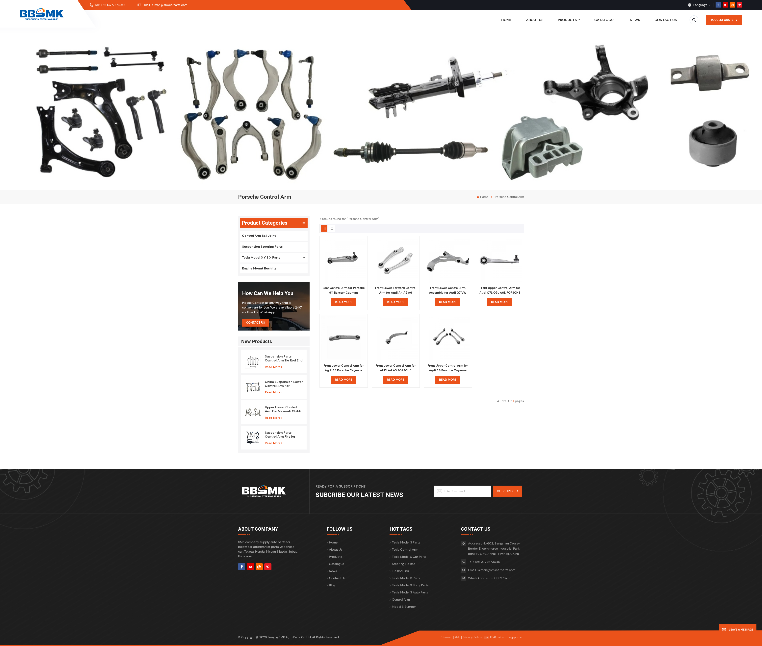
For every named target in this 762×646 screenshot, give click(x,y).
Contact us (665, 19)
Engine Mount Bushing (259, 268)
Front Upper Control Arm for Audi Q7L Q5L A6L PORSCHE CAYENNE (499, 290)
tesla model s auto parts (410, 592)
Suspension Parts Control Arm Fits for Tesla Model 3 (280, 435)
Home (506, 19)
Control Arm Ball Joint (259, 236)
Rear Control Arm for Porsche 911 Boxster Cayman (343, 290)
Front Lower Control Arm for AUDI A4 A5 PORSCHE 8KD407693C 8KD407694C (395, 368)
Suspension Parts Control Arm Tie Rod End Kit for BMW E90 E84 (283, 358)
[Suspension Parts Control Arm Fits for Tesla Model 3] (253, 438)
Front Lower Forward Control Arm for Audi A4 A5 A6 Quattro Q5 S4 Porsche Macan (396, 290)
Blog (332, 585)
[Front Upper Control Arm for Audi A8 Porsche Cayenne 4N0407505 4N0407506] (447, 337)
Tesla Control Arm (405, 549)
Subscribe (505, 491)
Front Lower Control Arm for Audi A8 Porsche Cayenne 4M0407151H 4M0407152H (343, 368)
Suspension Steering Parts (262, 246)
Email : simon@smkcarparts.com (165, 5)
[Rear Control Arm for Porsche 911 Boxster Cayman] (343, 260)
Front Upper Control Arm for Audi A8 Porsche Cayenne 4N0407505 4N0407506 (447, 368)
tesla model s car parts (409, 557)
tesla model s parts (406, 542)
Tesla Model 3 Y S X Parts (261, 257)
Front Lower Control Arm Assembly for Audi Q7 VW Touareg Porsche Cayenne (448, 290)
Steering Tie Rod (404, 564)
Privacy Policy (472, 637)
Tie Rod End (400, 571)
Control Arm (401, 599)
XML (457, 637)
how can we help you (267, 293)
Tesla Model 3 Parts (406, 578)
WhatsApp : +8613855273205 (490, 578)
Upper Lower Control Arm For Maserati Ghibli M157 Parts (283, 409)
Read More (272, 367)
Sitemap (446, 637)
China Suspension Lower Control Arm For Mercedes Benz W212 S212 (284, 384)
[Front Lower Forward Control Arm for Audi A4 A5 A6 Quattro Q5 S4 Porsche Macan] (395, 260)
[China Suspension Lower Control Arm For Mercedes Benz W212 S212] (253, 387)
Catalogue (605, 19)
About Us (535, 19)
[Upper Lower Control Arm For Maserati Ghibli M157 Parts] (253, 412)
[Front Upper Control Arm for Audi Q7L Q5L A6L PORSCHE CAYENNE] (499, 260)
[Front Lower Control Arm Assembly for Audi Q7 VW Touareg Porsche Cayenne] (447, 260)
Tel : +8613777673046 (484, 562)
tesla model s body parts (410, 585)
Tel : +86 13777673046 (110, 5)
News (635, 19)
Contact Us (255, 323)
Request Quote (722, 20)
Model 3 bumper (404, 607)
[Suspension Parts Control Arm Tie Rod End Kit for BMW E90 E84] (253, 361)
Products (567, 19)
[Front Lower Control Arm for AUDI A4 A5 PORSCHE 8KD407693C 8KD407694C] (395, 337)
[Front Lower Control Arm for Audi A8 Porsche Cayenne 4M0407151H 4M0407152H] (343, 337)
